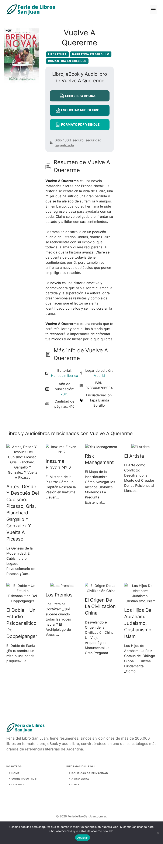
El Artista (134, 456)
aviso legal (80, 778)
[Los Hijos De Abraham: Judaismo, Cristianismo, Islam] (140, 601)
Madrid (99, 375)
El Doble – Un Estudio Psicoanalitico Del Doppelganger (21, 623)
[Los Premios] (61, 586)
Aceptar (82, 837)
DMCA (76, 784)
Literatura (57, 54)
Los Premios (59, 595)
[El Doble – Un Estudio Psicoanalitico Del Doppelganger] (22, 601)
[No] (158, 833)
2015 (64, 394)
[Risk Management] (101, 447)
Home (15, 773)
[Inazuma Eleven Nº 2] (62, 452)
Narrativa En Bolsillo (90, 54)
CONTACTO (19, 784)
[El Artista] (140, 447)
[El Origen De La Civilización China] (101, 591)
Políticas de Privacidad (90, 773)
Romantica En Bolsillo (67, 61)
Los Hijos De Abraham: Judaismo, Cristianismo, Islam (138, 623)
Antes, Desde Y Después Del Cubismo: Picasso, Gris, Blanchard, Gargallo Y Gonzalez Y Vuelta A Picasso (22, 513)
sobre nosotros (24, 778)
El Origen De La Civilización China (100, 606)
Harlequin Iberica (64, 375)
